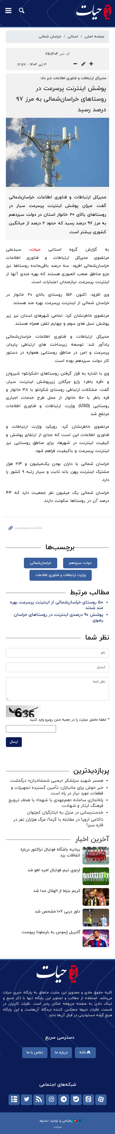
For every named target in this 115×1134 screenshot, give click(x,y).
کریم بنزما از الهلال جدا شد (56, 891)
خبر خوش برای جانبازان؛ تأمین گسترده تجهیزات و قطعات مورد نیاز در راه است (57, 791)
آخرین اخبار (92, 839)
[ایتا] (88, 1099)
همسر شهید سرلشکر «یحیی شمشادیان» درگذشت (56, 781)
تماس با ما (35, 1052)
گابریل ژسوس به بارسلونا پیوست (51, 932)
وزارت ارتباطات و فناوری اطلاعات (60, 575)
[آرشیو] (14, 1099)
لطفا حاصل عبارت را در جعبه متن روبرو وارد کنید (69, 719)
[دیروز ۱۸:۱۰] (96, 855)
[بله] (76, 1099)
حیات (35, 250)
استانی (73, 36)
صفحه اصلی (94, 36)
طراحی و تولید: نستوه (55, 1120)
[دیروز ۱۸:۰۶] (96, 917)
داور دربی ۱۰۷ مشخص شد (57, 911)
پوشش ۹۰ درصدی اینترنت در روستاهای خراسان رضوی (58, 618)
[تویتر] (26, 1099)
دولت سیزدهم (80, 563)
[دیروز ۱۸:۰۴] (96, 938)
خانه (82, 1052)
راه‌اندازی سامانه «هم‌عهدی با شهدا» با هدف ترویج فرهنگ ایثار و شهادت (56, 803)
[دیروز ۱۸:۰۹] (96, 876)
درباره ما (61, 1052)
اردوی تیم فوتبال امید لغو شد (53, 870)
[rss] (39, 1099)
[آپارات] (100, 1099)
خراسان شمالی (50, 36)
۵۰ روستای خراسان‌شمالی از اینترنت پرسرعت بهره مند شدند (56, 605)
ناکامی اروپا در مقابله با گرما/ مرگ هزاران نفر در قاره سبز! (58, 822)
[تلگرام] (63, 1099)
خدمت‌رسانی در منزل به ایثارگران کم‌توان (65, 813)
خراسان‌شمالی (40, 563)
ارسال (14, 742)
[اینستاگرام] (51, 1099)
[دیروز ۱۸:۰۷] (96, 897)
